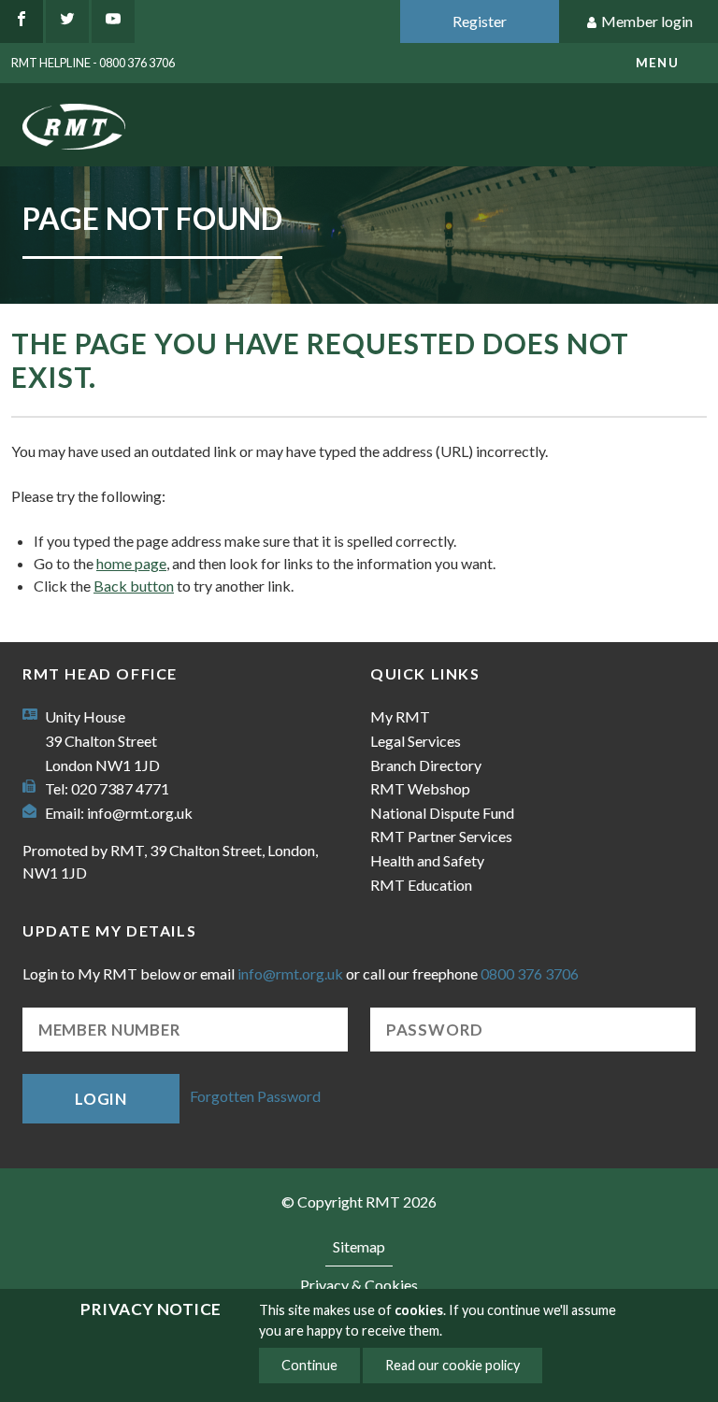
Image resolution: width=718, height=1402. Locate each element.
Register (479, 21)
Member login (647, 21)
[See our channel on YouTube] (113, 21)
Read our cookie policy (452, 1365)
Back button (133, 585)
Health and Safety (427, 860)
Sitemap (359, 1246)
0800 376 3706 (530, 973)
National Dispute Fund (442, 813)
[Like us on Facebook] (21, 21)
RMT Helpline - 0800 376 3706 (93, 62)
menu (657, 62)
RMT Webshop (420, 788)
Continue (309, 1365)
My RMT (400, 716)
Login (101, 1099)
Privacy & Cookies (359, 1285)
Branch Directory (425, 765)
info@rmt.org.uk (140, 813)
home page (131, 563)
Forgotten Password (255, 1097)
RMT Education (421, 885)
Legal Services (415, 741)
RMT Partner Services (441, 836)
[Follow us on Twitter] (67, 21)
